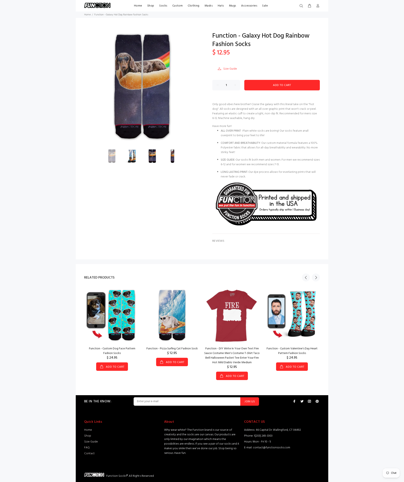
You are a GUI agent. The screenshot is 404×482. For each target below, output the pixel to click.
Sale (265, 5)
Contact (89, 453)
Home (138, 5)
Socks (163, 5)
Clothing (193, 5)
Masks (209, 5)
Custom (177, 5)
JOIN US (250, 401)
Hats (221, 5)
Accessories (249, 5)
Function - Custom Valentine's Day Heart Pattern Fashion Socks (292, 351)
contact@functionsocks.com (271, 447)
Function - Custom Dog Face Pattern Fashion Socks (112, 351)
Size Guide (230, 68)
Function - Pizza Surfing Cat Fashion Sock (172, 348)
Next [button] (316, 277)
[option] (114, 156)
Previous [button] (306, 277)
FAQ (87, 447)
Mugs (232, 5)
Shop (150, 5)
